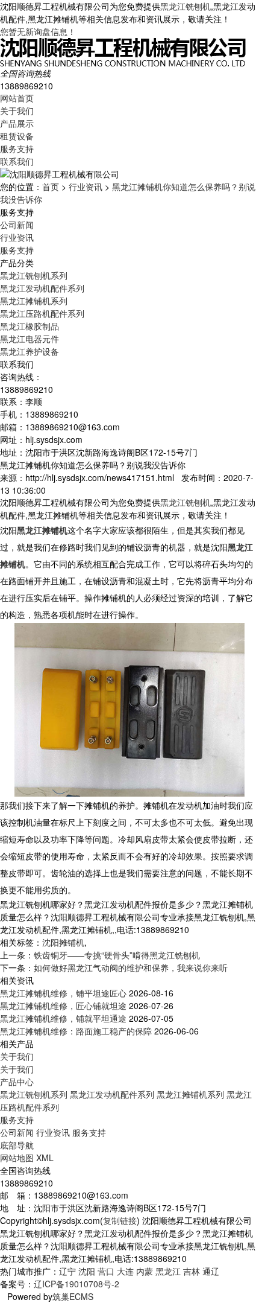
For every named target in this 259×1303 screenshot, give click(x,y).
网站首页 (17, 98)
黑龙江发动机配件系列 (42, 288)
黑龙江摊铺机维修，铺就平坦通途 (63, 1018)
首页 (50, 186)
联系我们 (17, 161)
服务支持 (17, 148)
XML (45, 1158)
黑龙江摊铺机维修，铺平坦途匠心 (63, 993)
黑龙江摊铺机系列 (33, 301)
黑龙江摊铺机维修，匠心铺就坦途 (63, 1005)
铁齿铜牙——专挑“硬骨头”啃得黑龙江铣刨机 (117, 955)
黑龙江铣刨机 (185, 6)
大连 (125, 1271)
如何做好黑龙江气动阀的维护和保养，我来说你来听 (131, 967)
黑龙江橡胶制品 (29, 326)
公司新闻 (17, 224)
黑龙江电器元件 (29, 339)
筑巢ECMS (72, 1296)
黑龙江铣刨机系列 (33, 275)
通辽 (210, 1271)
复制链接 (120, 1220)
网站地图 (17, 1158)
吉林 (191, 1271)
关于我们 (17, 110)
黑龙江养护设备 (29, 351)
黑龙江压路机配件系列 (42, 313)
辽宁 (67, 1271)
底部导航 (17, 1145)
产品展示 (17, 123)
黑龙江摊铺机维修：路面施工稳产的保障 (76, 1031)
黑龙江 (168, 1271)
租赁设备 (17, 136)
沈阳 (86, 1271)
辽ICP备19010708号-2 (76, 1284)
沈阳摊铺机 (63, 942)
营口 (106, 1271)
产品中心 (17, 1081)
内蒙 (144, 1271)
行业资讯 (85, 186)
